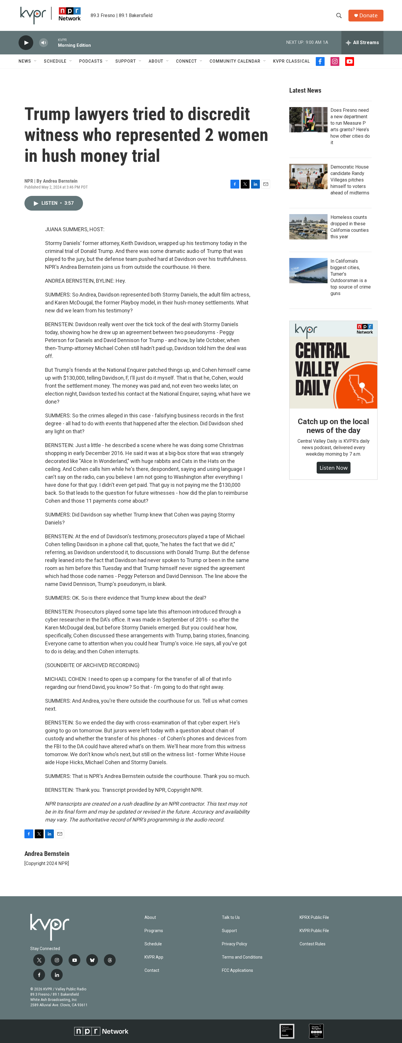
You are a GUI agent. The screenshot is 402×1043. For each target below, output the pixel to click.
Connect (186, 61)
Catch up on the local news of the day (333, 426)
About (156, 61)
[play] (26, 42)
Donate (368, 15)
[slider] (53, 42)
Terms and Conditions (242, 957)
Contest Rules (312, 944)
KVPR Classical (291, 61)
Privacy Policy (234, 944)
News (25, 61)
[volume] (44, 42)
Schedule (55, 61)
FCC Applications (237, 970)
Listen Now (334, 467)
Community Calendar (235, 61)
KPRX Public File (314, 917)
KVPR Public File (314, 931)
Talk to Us (231, 917)
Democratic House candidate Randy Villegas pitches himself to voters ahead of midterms (349, 180)
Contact (151, 970)
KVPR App (153, 957)
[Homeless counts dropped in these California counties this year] (308, 226)
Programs (153, 931)
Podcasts (91, 61)
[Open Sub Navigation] (35, 61)
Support (125, 61)
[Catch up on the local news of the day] (333, 365)
